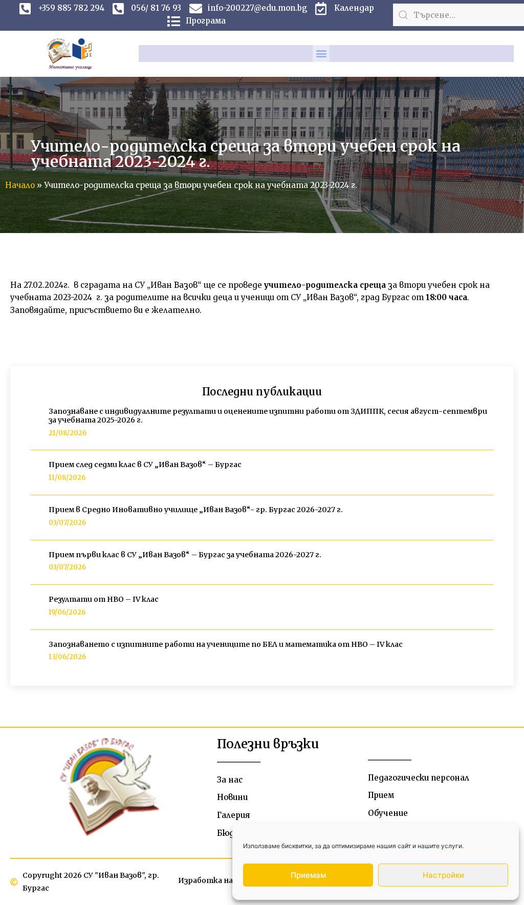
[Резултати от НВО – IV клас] (36, 607)
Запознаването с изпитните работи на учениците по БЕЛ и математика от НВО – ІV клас (226, 644)
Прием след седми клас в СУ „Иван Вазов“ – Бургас (145, 464)
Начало (20, 185)
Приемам (308, 875)
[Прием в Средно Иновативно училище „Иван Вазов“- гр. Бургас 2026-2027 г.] (36, 517)
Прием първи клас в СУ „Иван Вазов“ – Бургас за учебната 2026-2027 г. (185, 554)
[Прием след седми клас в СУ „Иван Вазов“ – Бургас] (36, 472)
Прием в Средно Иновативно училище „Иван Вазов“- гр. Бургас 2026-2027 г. (196, 509)
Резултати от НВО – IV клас (104, 599)
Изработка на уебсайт (222, 880)
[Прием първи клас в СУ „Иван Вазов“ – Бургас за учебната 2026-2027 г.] (36, 561)
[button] (321, 53)
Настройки (443, 875)
